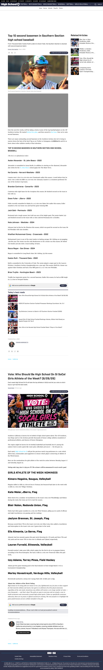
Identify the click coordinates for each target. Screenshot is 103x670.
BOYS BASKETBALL (35, 4)
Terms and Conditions (82, 656)
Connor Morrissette (13, 49)
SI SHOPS (35, 1)
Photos (61, 8)
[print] (18, 351)
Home (9, 359)
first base (54, 132)
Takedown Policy (52, 656)
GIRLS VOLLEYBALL (81, 4)
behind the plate (32, 132)
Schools (50, 8)
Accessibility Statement (36, 656)
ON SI (7, 1)
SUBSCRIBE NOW (51, 1)
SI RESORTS (28, 1)
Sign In (100, 4)
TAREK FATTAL (19, 622)
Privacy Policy (67, 656)
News (40, 8)
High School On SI (21, 451)
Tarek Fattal (11, 388)
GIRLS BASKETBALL (50, 4)
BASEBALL (61, 4)
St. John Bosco (24, 168)
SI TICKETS (21, 1)
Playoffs (55, 8)
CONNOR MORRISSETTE (22, 342)
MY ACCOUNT (42, 1)
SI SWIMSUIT (13, 1)
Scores (45, 8)
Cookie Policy (18, 656)
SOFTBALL (70, 4)
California (15, 359)
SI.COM (3, 1)
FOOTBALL (24, 4)
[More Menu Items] (90, 4)
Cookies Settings (19, 659)
